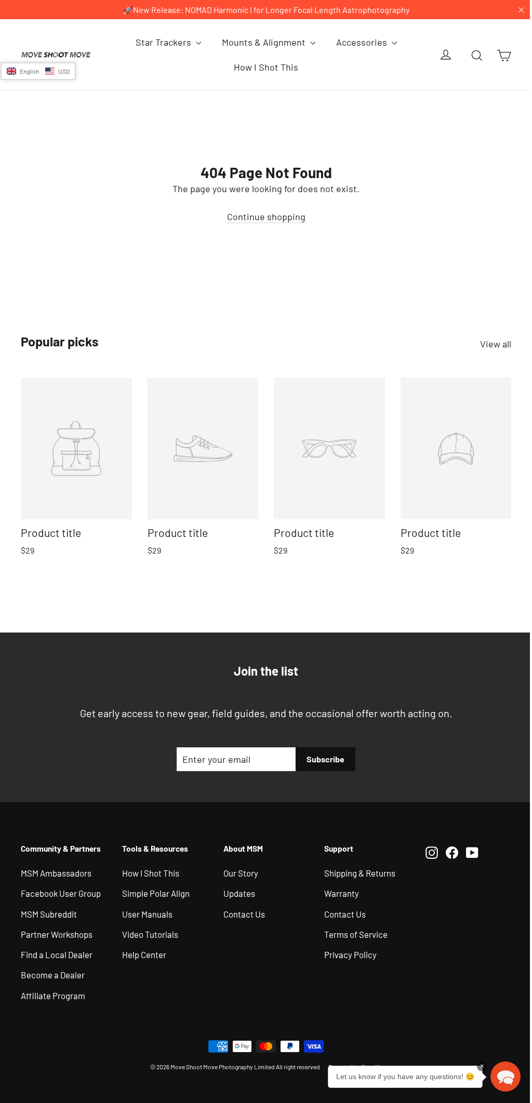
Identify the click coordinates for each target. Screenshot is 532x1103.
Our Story (237, 871)
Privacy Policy (346, 952)
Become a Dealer (53, 973)
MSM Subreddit (49, 912)
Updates (236, 891)
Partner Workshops (56, 932)
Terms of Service (351, 932)
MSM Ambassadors (56, 871)
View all (487, 343)
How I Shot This (262, 67)
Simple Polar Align (154, 891)
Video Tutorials (149, 932)
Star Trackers (160, 42)
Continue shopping (262, 216)
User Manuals (146, 912)
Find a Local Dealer (56, 952)
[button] (38, 71)
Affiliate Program (53, 993)
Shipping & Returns (355, 871)
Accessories (358, 42)
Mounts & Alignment (260, 42)
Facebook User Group (61, 891)
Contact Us (241, 912)
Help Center (143, 952)
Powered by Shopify (351, 1064)
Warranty (337, 891)
